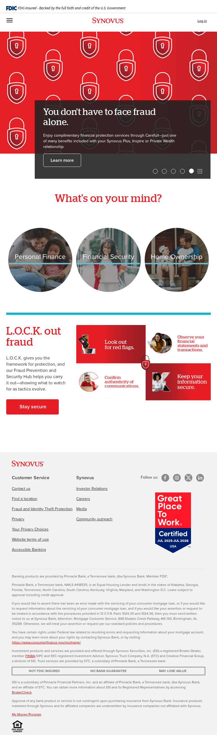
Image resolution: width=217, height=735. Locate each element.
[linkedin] (200, 478)
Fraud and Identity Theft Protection (42, 509)
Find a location (24, 498)
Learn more (62, 160)
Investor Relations (92, 488)
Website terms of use (30, 539)
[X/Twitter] (188, 478)
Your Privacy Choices (30, 529)
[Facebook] (165, 478)
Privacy (18, 519)
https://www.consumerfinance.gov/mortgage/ (46, 642)
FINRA (30, 655)
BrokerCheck (22, 692)
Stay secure (32, 406)
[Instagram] (177, 478)
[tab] (155, 171)
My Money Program (26, 714)
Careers (83, 498)
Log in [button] (202, 20)
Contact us (21, 488)
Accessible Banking (29, 549)
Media (81, 509)
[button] (200, 171)
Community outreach (94, 519)
